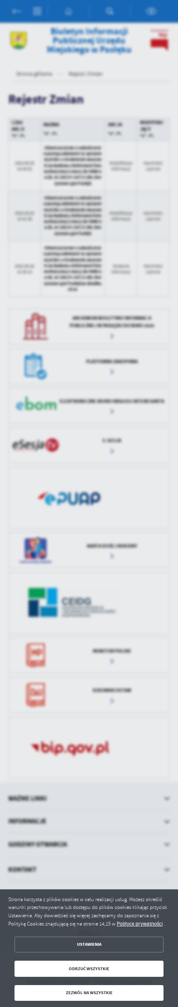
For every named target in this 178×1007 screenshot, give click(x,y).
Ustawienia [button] (89, 944)
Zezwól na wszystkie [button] (89, 993)
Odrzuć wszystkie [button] (89, 969)
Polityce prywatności (140, 923)
